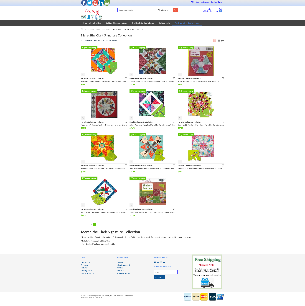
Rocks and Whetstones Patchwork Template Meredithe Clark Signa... (104, 125)
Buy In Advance (202, 2)
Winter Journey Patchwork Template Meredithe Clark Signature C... (153, 212)
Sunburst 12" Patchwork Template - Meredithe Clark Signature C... (201, 125)
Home (82, 29)
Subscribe (159, 277)
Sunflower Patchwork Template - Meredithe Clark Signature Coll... (104, 168)
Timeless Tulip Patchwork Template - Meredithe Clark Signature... (201, 168)
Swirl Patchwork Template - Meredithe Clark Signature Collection (153, 168)
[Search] (175, 10)
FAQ (192, 2)
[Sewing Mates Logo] (91, 14)
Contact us (85, 262)
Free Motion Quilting (92, 23)
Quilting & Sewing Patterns (143, 23)
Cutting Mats (164, 23)
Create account (123, 265)
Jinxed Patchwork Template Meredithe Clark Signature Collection (104, 81)
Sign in (120, 262)
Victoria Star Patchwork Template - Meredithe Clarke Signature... (104, 212)
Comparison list (123, 273)
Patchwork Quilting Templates (187, 23)
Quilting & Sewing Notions (116, 23)
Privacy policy (86, 270)
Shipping (84, 265)
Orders (120, 268)
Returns (84, 268)
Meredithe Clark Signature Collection (92, 78)
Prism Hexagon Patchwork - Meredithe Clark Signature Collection (201, 81)
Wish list (121, 270)
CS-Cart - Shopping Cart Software (121, 296)
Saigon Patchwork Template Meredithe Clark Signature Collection (153, 125)
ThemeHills (98, 297)
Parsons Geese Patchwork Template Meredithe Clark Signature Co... (153, 81)
